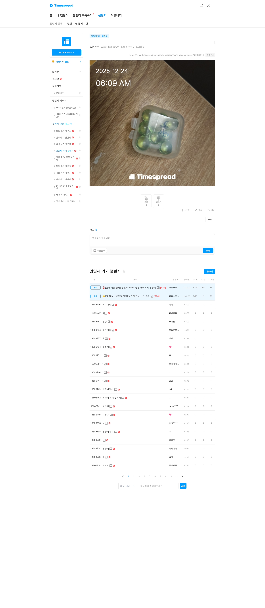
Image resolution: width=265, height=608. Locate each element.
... (177, 476)
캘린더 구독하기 (83, 15)
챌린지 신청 (56, 23)
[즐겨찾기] (124, 271)
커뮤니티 (116, 15)
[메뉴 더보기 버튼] (214, 43)
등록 (208, 250)
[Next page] (182, 476)
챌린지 (102, 15)
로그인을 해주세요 (66, 52)
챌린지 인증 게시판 (77, 23)
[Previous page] (123, 476)
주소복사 (210, 55)
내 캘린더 (62, 15)
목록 (210, 219)
